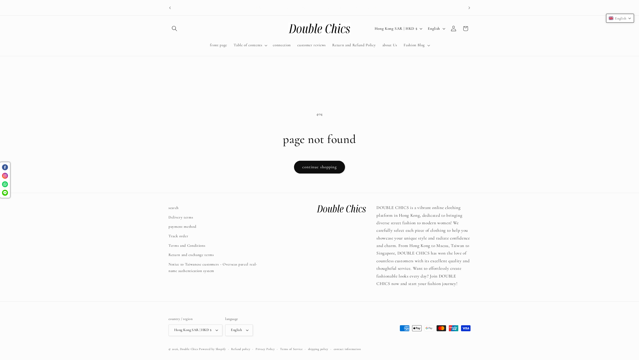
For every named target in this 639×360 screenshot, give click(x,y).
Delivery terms (180, 217)
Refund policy (240, 349)
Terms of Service (291, 349)
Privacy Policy (265, 349)
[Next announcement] (469, 7)
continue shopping (319, 167)
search (173, 208)
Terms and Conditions (186, 245)
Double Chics (189, 349)
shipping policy (318, 349)
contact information (347, 349)
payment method (182, 226)
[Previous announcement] (169, 7)
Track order (178, 236)
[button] (174, 28)
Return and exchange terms (191, 254)
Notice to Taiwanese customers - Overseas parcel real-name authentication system (212, 267)
